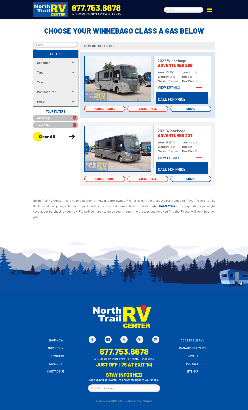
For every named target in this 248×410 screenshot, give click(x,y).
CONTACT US (56, 371)
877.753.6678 (96, 8)
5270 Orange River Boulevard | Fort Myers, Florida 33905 (124, 358)
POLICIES (192, 363)
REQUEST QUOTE (104, 108)
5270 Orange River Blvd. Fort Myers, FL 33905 (96, 13)
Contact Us (167, 206)
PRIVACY (192, 356)
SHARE (190, 108)
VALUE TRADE (148, 108)
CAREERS (55, 363)
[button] (209, 10)
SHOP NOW (55, 340)
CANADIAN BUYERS (192, 348)
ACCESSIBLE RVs (192, 340)
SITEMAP (192, 371)
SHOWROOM (56, 356)
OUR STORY (55, 348)
